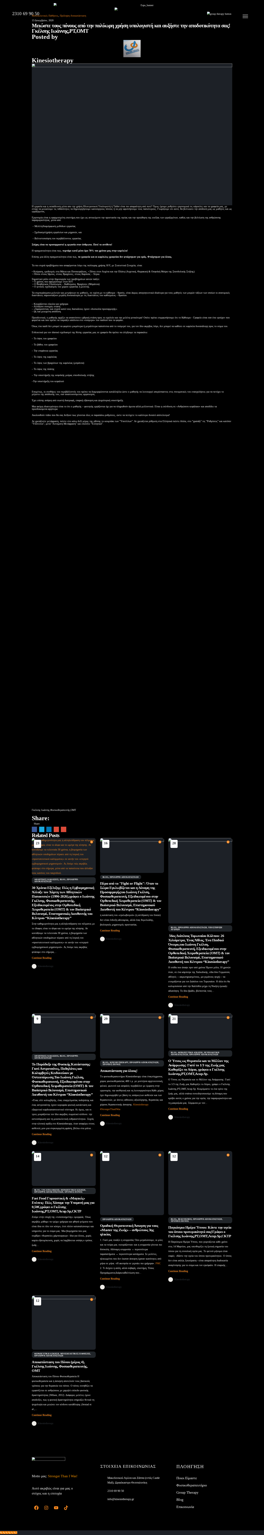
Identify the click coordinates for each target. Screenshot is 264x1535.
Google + (56, 829)
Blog (63, 879)
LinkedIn (49, 829)
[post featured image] (64, 856)
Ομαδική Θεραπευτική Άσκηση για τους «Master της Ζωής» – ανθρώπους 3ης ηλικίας (129, 1230)
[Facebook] (36, 1507)
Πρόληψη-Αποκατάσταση (124, 877)
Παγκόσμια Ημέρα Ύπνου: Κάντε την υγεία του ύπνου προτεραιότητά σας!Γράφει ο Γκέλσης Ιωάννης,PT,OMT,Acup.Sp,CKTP (199, 1231)
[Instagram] (46, 1507)
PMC (158, 1263)
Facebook (34, 829)
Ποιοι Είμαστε (186, 1478)
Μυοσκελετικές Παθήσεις (75, 1354)
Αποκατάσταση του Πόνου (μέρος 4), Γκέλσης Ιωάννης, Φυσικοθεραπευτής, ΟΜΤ (59, 1366)
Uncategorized (50, 1190)
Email (63, 829)
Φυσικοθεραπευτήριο (191, 1485)
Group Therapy (187, 1492)
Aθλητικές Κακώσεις (46, 879)
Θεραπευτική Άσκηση (190, 1052)
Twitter (41, 829)
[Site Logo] (137, 14)
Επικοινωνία (185, 1507)
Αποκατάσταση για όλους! (119, 1071)
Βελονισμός (185, 1219)
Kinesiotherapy (52, 60)
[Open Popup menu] (245, 16)
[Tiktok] (65, 1507)
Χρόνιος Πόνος (112, 1064)
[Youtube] (56, 1507)
